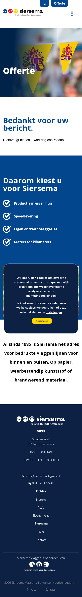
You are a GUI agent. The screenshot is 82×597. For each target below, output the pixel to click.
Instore (41, 499)
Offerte (59, 3)
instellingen (54, 312)
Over (41, 532)
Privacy (31, 589)
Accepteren (42, 321)
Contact (41, 540)
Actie (41, 507)
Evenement (41, 515)
